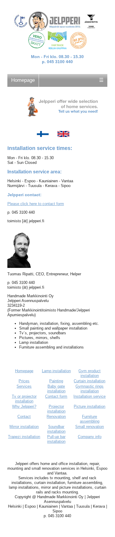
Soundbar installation (56, 429)
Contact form (56, 396)
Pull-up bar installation (56, 439)
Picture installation (89, 406)
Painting (56, 381)
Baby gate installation (56, 388)
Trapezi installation (24, 436)
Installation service (89, 396)
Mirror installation (24, 426)
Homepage (23, 80)
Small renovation (89, 426)
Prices (24, 381)
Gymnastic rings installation (89, 388)
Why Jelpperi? (24, 406)
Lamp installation (56, 371)
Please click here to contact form (35, 204)
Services (24, 386)
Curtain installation (89, 381)
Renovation (56, 416)
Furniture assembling (89, 418)
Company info (89, 436)
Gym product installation (89, 373)
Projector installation (56, 408)
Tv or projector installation (24, 398)
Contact (24, 416)
